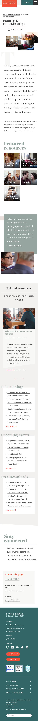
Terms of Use (11, 704)
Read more (10, 426)
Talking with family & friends (12, 601)
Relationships (14, 599)
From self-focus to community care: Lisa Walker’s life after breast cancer (19, 419)
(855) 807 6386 (10, 639)
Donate (27, 2)
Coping (7, 599)
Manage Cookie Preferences (16, 709)
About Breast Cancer (11, 14)
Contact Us (13, 654)
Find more (10, 510)
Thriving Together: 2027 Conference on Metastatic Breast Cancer (17, 460)
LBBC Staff (20, 591)
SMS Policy (10, 707)
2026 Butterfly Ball (15, 454)
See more (9, 468)
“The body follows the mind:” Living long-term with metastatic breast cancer (20, 402)
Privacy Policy (11, 702)
